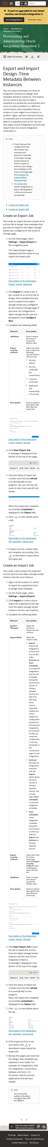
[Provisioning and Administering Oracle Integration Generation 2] (26, 56)
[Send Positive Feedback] (43, 1126)
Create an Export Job (19, 205)
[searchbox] (37, 4)
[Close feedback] (11, 1126)
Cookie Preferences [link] (19, 1142)
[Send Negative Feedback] (38, 1126)
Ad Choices (34, 1142)
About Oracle (23, 1135)
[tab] (18, 463)
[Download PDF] (32, 56)
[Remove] (25, 3)
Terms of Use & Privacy (34, 1139)
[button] (11, 3)
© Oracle (12, 1135)
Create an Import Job (19, 209)
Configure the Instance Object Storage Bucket (21, 177)
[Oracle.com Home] (5, 3)
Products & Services (14, 1139)
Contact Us (35, 1135)
